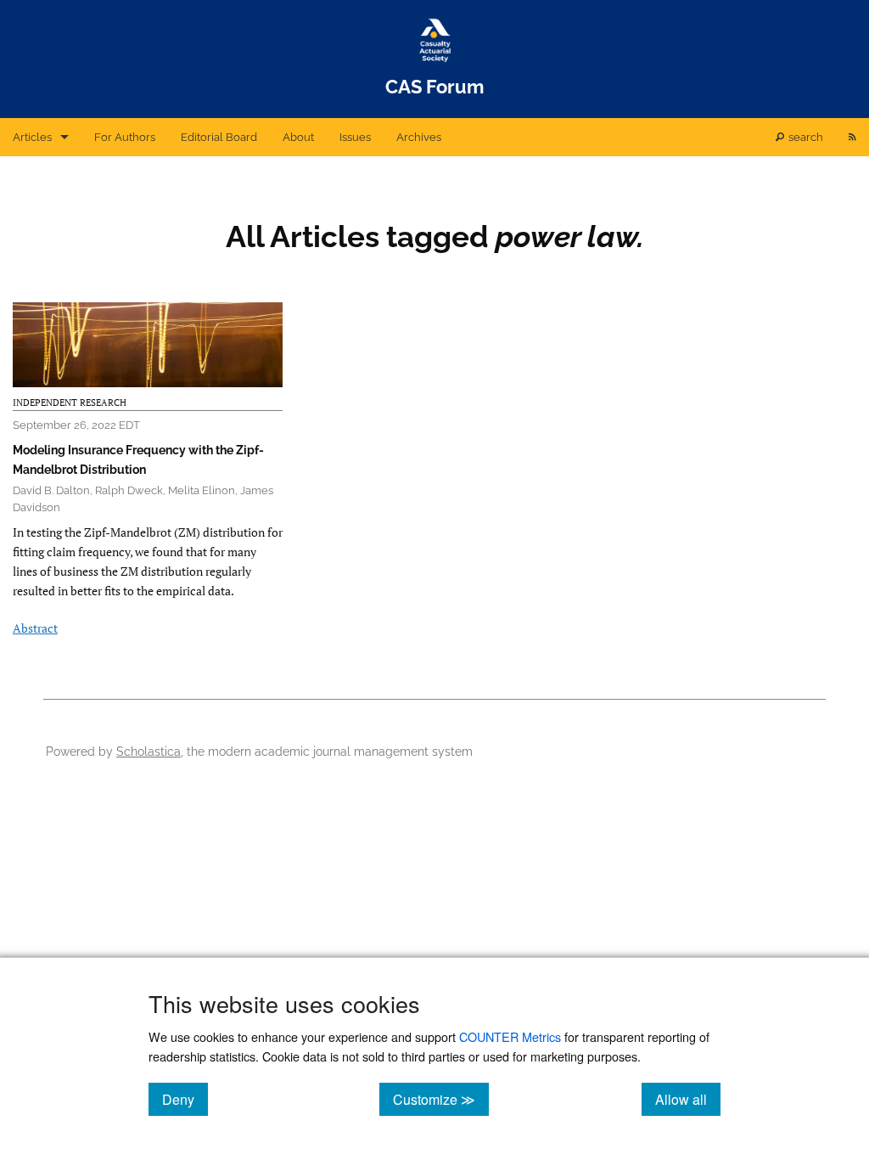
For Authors (124, 137)
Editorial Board (219, 137)
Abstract (35, 628)
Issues (355, 137)
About (298, 137)
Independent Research (69, 402)
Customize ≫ (441, 1099)
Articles (32, 137)
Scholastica (148, 751)
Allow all (687, 1099)
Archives (418, 137)
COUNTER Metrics (510, 1036)
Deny (185, 1099)
